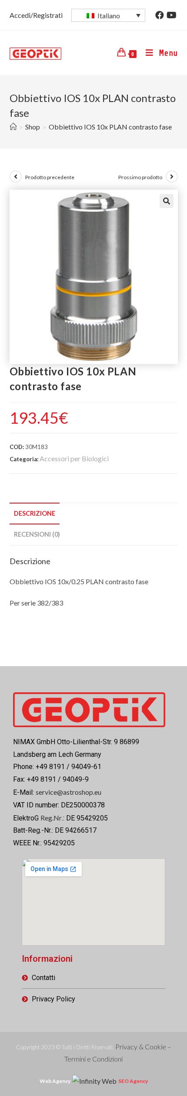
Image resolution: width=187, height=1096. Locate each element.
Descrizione (34, 513)
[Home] (13, 127)
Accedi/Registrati (36, 15)
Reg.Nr (51, 817)
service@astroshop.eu (68, 792)
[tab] (94, 513)
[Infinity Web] (94, 1080)
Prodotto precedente (49, 177)
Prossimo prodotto (140, 177)
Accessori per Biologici (74, 458)
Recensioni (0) (37, 534)
